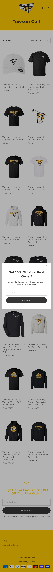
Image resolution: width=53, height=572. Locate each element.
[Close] (47, 266)
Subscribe (26, 300)
